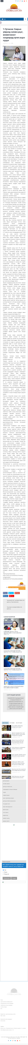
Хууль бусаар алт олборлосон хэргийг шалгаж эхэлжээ (18, 748)
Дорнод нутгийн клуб (7, 786)
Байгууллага (5, 809)
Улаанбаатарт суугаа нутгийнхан (10, 789)
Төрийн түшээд (6, 818)
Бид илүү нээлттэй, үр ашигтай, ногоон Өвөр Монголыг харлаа (19, 769)
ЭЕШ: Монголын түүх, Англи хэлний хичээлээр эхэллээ (18, 777)
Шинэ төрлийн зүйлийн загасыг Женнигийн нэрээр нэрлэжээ (19, 755)
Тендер (4, 792)
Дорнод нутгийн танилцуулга (9, 801)
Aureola (18, 1038)
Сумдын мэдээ (6, 795)
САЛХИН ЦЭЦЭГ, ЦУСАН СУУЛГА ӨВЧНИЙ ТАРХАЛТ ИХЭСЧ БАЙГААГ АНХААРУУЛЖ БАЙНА (14, 687)
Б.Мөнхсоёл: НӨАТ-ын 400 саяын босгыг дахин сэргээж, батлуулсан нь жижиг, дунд (18, 763)
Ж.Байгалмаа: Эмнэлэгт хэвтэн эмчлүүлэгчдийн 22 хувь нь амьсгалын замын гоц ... (13, 633)
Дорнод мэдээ (6, 780)
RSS (1, 1008)
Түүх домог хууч (6, 803)
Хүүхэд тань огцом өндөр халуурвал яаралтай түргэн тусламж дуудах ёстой (13, 651)
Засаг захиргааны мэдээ (8, 798)
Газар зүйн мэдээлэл (7, 806)
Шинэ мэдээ (5, 722)
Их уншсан (12, 722)
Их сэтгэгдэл (19, 722)
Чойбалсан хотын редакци (6, 1005)
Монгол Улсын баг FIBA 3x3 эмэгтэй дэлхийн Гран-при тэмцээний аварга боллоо (18, 741)
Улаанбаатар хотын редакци (7, 1003)
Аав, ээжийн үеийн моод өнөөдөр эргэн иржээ (17, 726)
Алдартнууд (5, 815)
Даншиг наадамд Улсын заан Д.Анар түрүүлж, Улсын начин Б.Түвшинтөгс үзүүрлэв (18, 734)
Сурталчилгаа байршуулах (6, 1001)
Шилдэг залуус (6, 821)
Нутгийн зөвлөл (6, 783)
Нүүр (2, 1000)
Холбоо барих (4, 1007)
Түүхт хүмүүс (5, 812)
